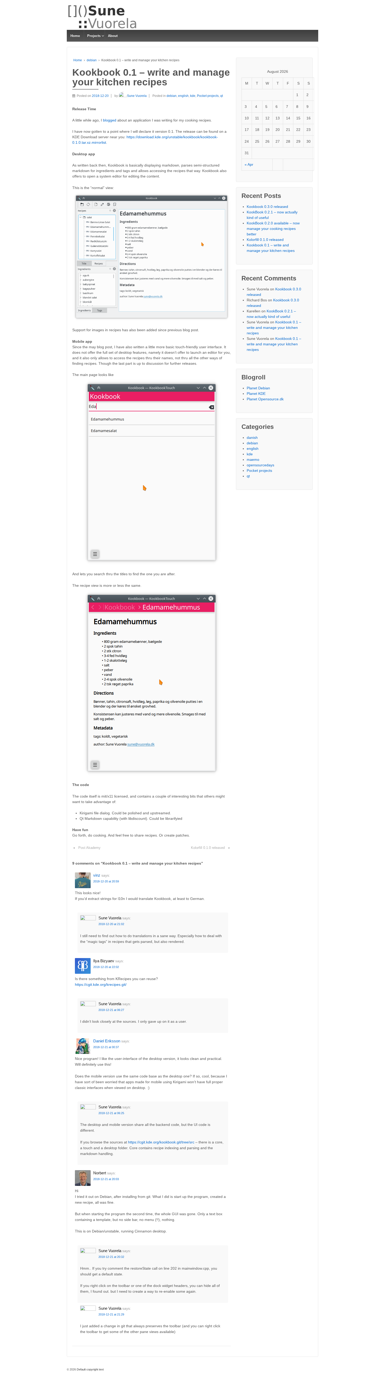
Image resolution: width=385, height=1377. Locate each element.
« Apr (249, 164)
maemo (253, 459)
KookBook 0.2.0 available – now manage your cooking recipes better (273, 228)
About (113, 36)
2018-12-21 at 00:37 (106, 1047)
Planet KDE (256, 393)
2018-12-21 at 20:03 (106, 1179)
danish (252, 437)
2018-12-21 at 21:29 (111, 1314)
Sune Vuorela (137, 96)
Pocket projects (208, 96)
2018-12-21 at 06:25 (111, 1113)
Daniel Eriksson (106, 1041)
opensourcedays (260, 465)
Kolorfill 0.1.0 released (208, 848)
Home (75, 36)
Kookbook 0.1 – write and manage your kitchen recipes (274, 327)
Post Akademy (89, 848)
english (183, 96)
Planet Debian (258, 388)
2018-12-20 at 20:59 (106, 881)
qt (221, 96)
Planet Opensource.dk (265, 399)
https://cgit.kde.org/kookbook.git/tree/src (161, 1142)
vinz (96, 875)
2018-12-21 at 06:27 (111, 1009)
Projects (94, 36)
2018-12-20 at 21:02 (111, 924)
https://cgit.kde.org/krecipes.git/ (100, 984)
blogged (109, 120)
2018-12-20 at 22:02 (106, 967)
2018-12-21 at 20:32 (111, 1256)
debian (92, 60)
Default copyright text (90, 1369)
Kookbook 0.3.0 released (267, 206)
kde (192, 96)
